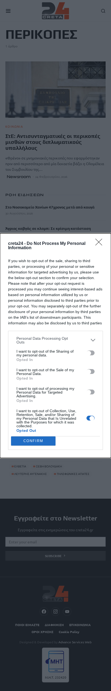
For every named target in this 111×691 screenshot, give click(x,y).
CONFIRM (33, 441)
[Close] (100, 244)
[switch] (90, 352)
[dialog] (55, 345)
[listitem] (55, 340)
